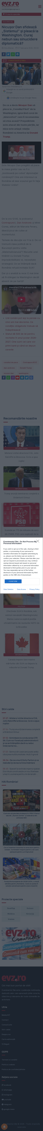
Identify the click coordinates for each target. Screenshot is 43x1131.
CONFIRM (13, 581)
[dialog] (21, 565)
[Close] (38, 542)
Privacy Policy (34, 589)
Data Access (21, 589)
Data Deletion (8, 589)
